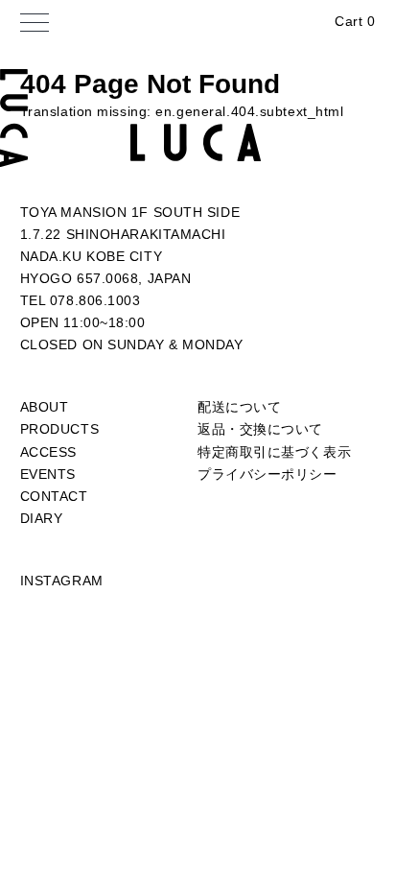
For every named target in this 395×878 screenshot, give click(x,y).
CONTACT (54, 496)
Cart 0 (355, 21)
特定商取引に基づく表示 (274, 452)
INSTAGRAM (62, 580)
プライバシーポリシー (267, 474)
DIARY (41, 518)
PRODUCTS (59, 429)
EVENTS (48, 474)
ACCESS (48, 452)
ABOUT (44, 407)
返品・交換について (260, 429)
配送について (239, 407)
